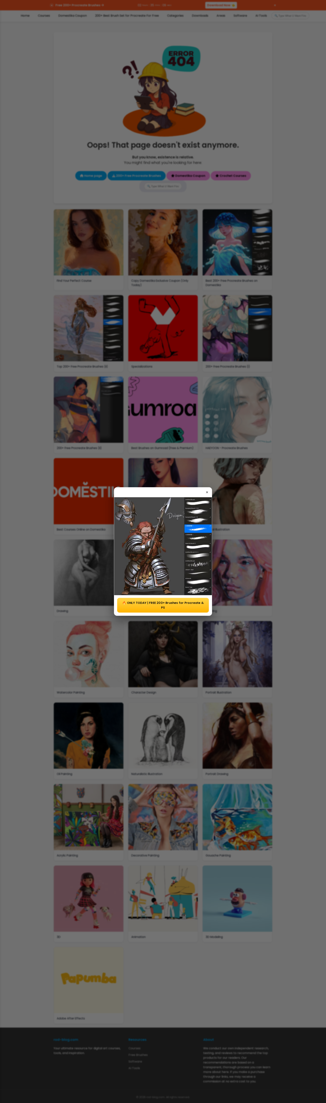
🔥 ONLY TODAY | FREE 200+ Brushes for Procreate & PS (163, 605)
